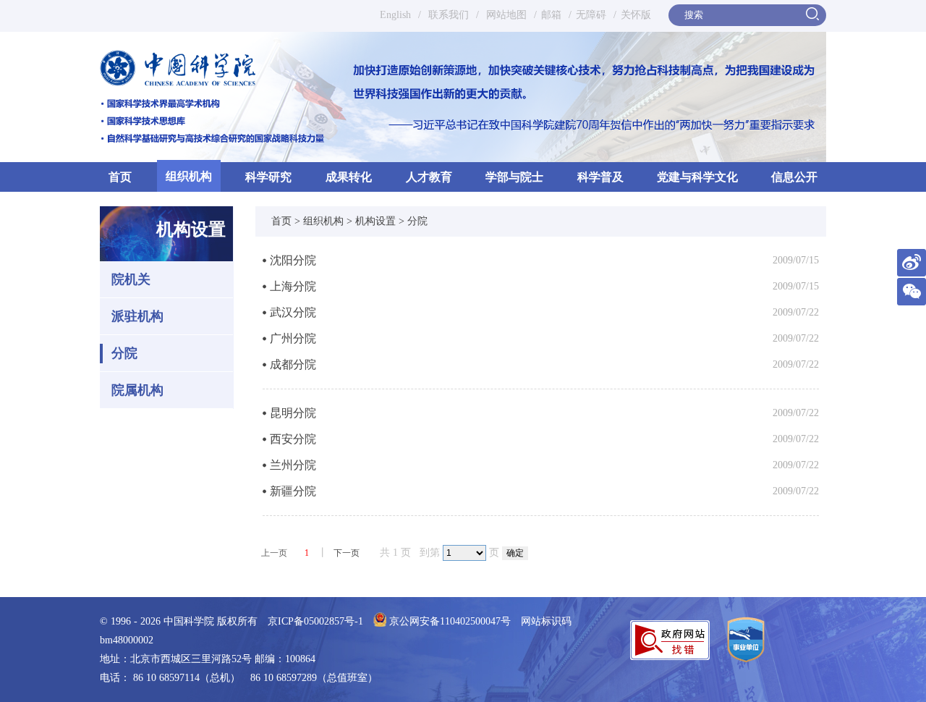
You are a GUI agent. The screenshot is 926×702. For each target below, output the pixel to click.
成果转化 (349, 177)
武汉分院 (293, 312)
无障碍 (591, 14)
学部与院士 (514, 177)
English (395, 14)
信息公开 (794, 177)
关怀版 (636, 14)
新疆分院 (293, 491)
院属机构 (137, 390)
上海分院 (293, 286)
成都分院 (293, 364)
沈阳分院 (293, 260)
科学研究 (268, 177)
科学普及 (600, 177)
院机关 (130, 279)
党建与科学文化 (697, 177)
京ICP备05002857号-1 (315, 621)
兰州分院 (293, 465)
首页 (120, 177)
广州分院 (293, 338)
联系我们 (448, 14)
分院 (124, 353)
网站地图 (505, 14)
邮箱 (551, 14)
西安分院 (293, 439)
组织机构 (189, 176)
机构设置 (375, 221)
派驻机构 (137, 316)
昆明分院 (293, 413)
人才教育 (429, 177)
